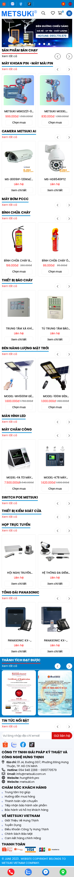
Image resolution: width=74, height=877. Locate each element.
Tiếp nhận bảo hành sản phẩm (25, 805)
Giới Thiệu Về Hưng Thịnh (21, 820)
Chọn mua (19, 122)
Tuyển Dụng (12, 825)
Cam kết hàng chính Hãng (22, 838)
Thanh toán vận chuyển (21, 801)
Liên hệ (19, 184)
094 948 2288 (28, 770)
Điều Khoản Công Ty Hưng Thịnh (26, 829)
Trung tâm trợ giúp (17, 792)
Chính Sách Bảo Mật (18, 834)
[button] (25, 44)
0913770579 (49, 770)
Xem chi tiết (18, 190)
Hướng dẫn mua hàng (19, 796)
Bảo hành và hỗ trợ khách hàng (26, 810)
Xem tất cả (9, 56)
